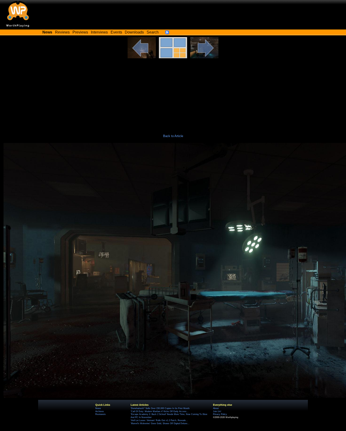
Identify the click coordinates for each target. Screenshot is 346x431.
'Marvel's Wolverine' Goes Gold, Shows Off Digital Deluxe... (160, 423)
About (216, 408)
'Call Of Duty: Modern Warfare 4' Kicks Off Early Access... (160, 411)
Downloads (134, 32)
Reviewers (100, 414)
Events (116, 32)
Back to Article (173, 136)
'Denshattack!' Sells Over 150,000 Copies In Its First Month (160, 408)
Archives (99, 411)
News (98, 408)
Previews (80, 32)
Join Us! (217, 411)
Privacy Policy (220, 414)
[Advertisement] (173, 94)
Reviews (62, 32)
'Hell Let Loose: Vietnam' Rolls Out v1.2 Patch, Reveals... (159, 420)
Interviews (99, 32)
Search (153, 32)
